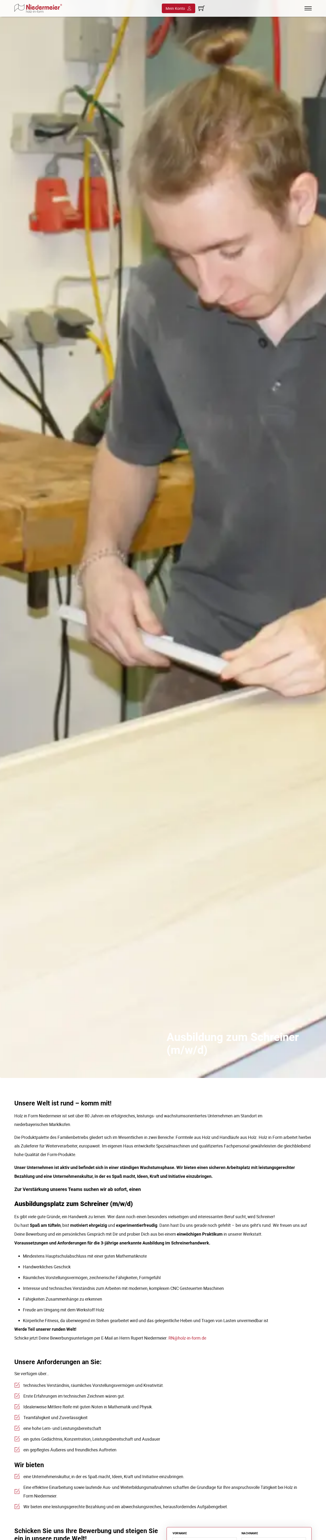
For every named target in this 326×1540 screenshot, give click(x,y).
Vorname (180, 1533)
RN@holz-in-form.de (187, 1338)
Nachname (250, 1533)
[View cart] (201, 8)
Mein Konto (175, 8)
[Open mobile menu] (308, 8)
